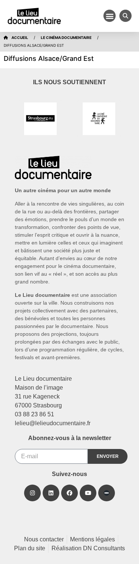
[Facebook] (69, 493)
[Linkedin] (51, 493)
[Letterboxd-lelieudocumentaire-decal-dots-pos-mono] (106, 493)
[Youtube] (88, 493)
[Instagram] (32, 493)
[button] (109, 16)
